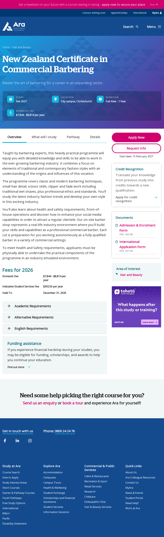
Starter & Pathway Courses (18, 493)
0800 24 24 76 (65, 431)
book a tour (73, 402)
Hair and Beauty (21, 47)
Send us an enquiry (40, 402)
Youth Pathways (12, 498)
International (139, 12)
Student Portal (134, 498)
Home (5, 47)
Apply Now (136, 137)
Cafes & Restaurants (96, 476)
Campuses (49, 477)
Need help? (132, 503)
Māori (6, 513)
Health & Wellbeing (54, 487)
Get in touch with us (17, 431)
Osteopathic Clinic (95, 502)
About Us (131, 472)
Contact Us (132, 482)
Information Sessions (56, 512)
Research (89, 491)
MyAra (155, 12)
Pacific (6, 518)
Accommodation (53, 472)
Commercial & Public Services (99, 468)
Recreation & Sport (95, 481)
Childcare (89, 496)
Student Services (53, 507)
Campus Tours (52, 482)
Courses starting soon (93, 12)
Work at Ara (132, 508)
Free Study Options (13, 503)
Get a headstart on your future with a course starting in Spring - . (82, 4)
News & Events (134, 493)
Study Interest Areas (14, 482)
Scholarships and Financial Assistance (59, 500)
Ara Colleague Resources (140, 477)
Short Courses (11, 487)
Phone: (48, 431)
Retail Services (93, 486)
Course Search (11, 472)
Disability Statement (14, 523)
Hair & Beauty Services (97, 507)
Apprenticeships (119, 12)
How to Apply (10, 477)
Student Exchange (54, 493)
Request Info (136, 148)
